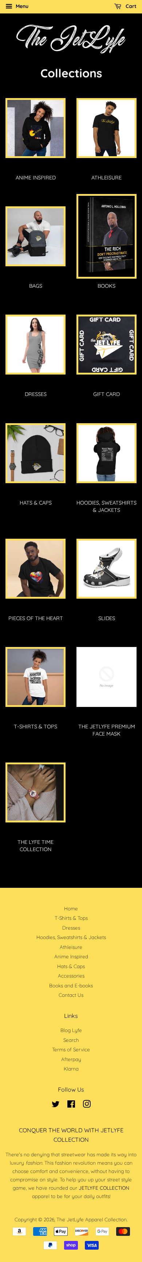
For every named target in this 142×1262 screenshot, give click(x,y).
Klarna (71, 1068)
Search (71, 1040)
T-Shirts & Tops (71, 918)
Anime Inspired (71, 956)
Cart (130, 6)
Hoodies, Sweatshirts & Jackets (71, 937)
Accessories (71, 975)
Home (71, 908)
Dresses (71, 928)
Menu (21, 6)
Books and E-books (71, 985)
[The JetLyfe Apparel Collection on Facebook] (71, 1105)
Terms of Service (71, 1049)
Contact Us (71, 995)
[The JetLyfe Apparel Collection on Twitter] (56, 1105)
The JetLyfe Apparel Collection (91, 1219)
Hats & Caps (71, 966)
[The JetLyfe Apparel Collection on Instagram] (87, 1105)
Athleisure (71, 947)
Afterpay (71, 1059)
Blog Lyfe (71, 1030)
